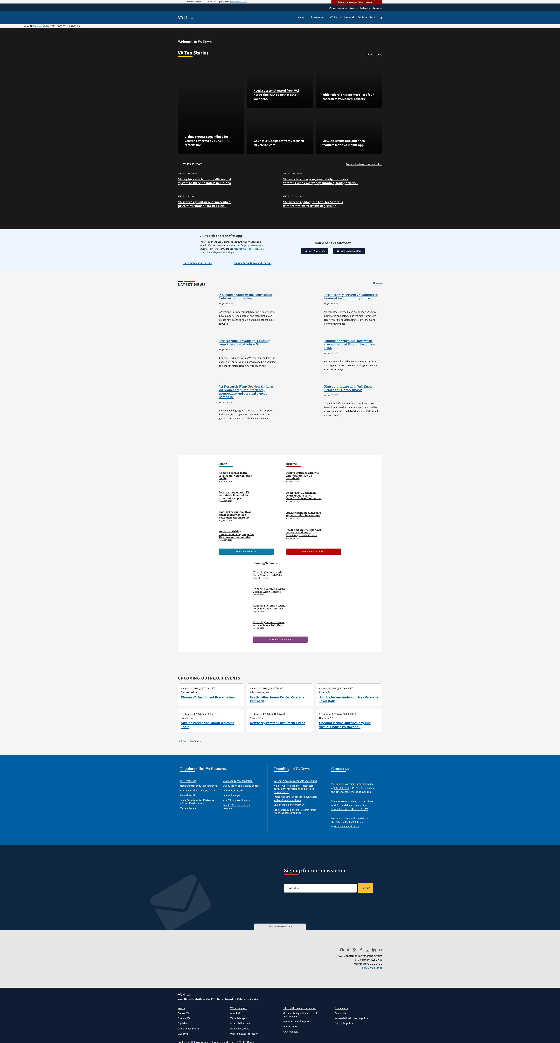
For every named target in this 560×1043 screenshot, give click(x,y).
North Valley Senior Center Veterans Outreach (277, 699)
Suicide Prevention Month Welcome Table (207, 724)
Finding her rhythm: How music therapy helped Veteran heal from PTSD (349, 344)
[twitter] (348, 950)
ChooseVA (183, 1013)
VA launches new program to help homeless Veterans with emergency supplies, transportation (320, 181)
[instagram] (367, 950)
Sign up (365, 887)
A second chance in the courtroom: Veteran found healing (245, 296)
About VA (235, 1013)
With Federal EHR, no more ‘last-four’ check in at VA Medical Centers (348, 96)
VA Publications (238, 1008)
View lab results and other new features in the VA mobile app (343, 143)
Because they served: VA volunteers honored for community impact (351, 296)
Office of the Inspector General (299, 1008)
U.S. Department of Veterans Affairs (234, 999)
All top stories (374, 54)
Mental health (188, 795)
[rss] (354, 950)
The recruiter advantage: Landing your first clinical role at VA (244, 342)
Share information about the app (252, 263)
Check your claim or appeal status (199, 790)
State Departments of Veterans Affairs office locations (197, 802)
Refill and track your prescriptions (198, 786)
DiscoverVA (184, 1018)
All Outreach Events (190, 741)
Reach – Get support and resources (236, 806)
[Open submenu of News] (305, 18)
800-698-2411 (341, 788)
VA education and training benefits (242, 786)
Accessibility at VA (240, 1023)
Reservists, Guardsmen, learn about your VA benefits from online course (303, 495)
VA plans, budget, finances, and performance (300, 1014)
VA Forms (183, 1034)
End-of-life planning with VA (289, 805)
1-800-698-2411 (372, 967)
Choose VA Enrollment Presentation (208, 697)
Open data (340, 1013)
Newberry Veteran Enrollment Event (277, 723)
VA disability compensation (238, 781)
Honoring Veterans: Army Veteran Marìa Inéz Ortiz (269, 623)
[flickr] (380, 950)
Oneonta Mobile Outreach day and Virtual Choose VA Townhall (345, 724)
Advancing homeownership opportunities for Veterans (303, 514)
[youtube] (342, 950)
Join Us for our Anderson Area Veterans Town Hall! (348, 699)
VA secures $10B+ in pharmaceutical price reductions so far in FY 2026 (204, 204)
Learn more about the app (197, 263)
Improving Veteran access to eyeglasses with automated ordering (295, 798)
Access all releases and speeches (364, 164)
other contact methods (348, 792)
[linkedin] (374, 950)
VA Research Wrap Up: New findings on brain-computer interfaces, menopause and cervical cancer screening (246, 391)
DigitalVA (183, 1023)
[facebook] (361, 950)
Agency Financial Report (296, 1021)
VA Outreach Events (188, 1028)
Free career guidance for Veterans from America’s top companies (295, 811)
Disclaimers (341, 1008)
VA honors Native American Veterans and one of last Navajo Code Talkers (303, 532)
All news (377, 283)
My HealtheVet (188, 781)
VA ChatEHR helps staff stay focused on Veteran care (278, 143)
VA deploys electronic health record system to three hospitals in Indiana (204, 181)
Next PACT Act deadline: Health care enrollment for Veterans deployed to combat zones (294, 789)
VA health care (188, 808)
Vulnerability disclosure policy (351, 1018)
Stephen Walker (41, 26)
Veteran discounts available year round (295, 781)
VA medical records (233, 790)
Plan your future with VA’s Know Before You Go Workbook (348, 388)
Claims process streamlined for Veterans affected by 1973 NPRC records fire (207, 140)
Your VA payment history (236, 800)
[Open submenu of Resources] (324, 18)
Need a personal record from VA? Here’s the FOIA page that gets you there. (276, 94)
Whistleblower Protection (244, 1034)
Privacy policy (290, 1026)
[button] (381, 18)
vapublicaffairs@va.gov (346, 826)
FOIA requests (290, 1032)
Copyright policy (344, 1023)
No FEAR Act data (239, 1028)
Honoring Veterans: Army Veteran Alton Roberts (269, 590)
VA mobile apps (231, 795)
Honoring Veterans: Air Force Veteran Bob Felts (267, 573)
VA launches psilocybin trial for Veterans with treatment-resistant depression (313, 204)
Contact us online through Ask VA (349, 809)
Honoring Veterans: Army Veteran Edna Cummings (269, 607)
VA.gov (181, 1008)
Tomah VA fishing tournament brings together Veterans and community (236, 534)
